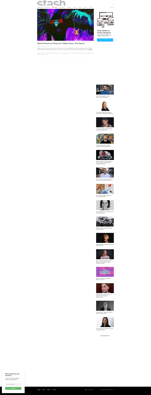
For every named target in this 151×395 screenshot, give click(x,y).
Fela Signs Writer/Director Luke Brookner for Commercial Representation (103, 296)
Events (91, 7)
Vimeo (90, 389)
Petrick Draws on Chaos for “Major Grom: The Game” (61, 43)
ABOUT (43, 389)
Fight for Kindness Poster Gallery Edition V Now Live (103, 279)
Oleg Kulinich (84, 53)
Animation (44, 53)
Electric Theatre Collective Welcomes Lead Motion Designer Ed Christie (104, 179)
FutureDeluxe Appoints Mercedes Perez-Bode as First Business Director (104, 113)
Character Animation (51, 53)
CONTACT (54, 389)
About (75, 7)
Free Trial (54, 7)
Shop (80, 7)
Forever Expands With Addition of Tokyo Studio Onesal (103, 196)
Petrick (89, 53)
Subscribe (62, 7)
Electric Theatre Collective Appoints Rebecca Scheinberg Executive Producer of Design (104, 262)
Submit (69, 7)
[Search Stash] (113, 4)
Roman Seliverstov (44, 54)
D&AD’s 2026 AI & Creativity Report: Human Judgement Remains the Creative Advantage (104, 163)
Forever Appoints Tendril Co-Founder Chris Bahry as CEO (104, 329)
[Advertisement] (65, 68)
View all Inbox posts (105, 335)
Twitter (88, 389)
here (70, 48)
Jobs (85, 7)
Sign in (112, 7)
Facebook (92, 389)
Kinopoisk (72, 53)
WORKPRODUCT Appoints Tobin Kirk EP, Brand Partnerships (104, 313)
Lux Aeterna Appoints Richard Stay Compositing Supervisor (104, 129)
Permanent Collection (43, 7)
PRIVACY (48, 389)
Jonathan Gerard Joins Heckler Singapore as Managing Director (103, 146)
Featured (58, 53)
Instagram (85, 389)
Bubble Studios (66, 53)
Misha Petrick (78, 53)
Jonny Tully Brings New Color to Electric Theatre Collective (103, 96)
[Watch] (90, 49)
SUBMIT (38, 389)
